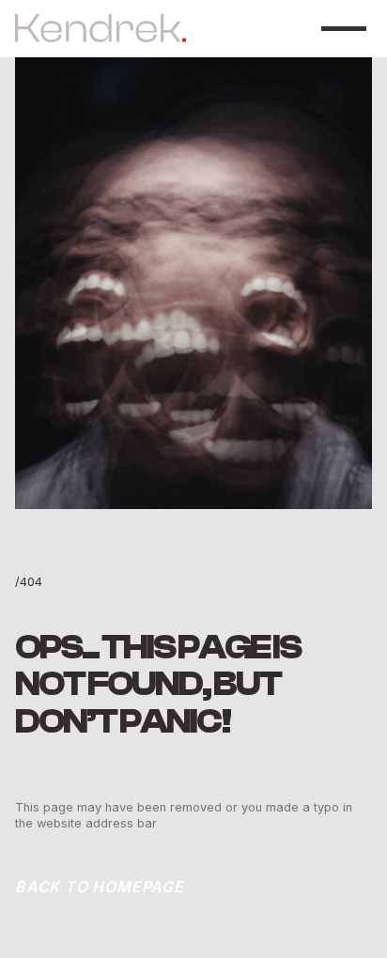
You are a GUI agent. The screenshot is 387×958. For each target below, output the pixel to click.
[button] (344, 28)
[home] (100, 28)
